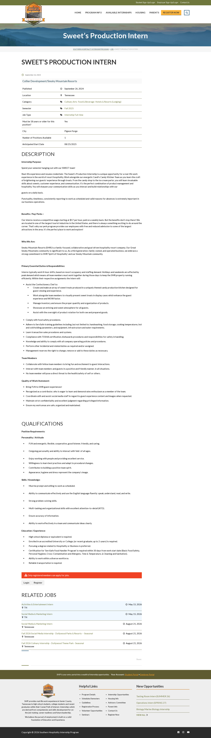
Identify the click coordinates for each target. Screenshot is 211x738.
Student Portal (131, 674)
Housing (140, 12)
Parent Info (112, 706)
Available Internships (118, 12)
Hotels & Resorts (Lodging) (108, 101)
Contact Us (184, 2)
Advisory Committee (117, 702)
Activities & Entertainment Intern (37, 604)
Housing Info (113, 698)
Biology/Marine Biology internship (153, 709)
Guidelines (86, 702)
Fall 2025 (69, 108)
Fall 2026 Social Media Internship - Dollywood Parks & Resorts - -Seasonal (57, 633)
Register (38, 582)
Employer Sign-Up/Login (167, 2)
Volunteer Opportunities (92, 711)
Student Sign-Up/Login (145, 2)
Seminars (85, 715)
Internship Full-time (73, 115)
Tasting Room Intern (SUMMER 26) (153, 696)
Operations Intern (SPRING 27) (151, 702)
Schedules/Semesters (91, 698)
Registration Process (90, 706)
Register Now (171, 12)
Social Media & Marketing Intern (37, 614)
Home (78, 12)
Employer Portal (147, 674)
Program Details (88, 694)
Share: (139, 659)
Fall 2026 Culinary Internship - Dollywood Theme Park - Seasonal (53, 643)
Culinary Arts (70, 101)
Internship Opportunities (118, 694)
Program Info (93, 12)
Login (26, 582)
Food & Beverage (86, 101)
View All (140, 715)
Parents (154, 12)
